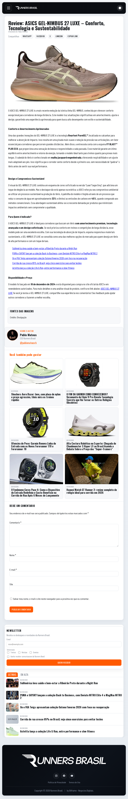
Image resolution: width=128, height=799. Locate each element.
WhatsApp (27, 36)
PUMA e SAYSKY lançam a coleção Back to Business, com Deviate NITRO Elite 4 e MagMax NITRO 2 (54, 253)
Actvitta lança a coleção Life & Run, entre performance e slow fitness (43, 267)
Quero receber (64, 662)
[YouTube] (72, 776)
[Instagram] (56, 776)
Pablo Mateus (23, 32)
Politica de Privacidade (57, 782)
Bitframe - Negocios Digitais (81, 790)
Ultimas (12, 675)
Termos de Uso (74, 782)
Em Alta (24, 675)
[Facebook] (64, 776)
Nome (13, 555)
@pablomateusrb (28, 343)
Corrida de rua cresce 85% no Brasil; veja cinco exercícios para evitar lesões (47, 263)
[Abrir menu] (8, 8)
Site (11, 584)
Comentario (15, 522)
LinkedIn (59, 36)
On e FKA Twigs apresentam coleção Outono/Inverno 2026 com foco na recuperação (49, 258)
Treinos (13, 652)
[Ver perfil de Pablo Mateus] (12, 335)
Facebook (41, 36)
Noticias (24, 652)
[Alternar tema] (120, 8)
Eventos (35, 652)
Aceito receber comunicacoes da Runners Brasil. (28, 656)
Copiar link (73, 36)
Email (9, 639)
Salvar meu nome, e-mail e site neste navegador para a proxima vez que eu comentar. (51, 598)
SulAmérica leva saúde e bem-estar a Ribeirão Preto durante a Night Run (44, 248)
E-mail (13, 569)
